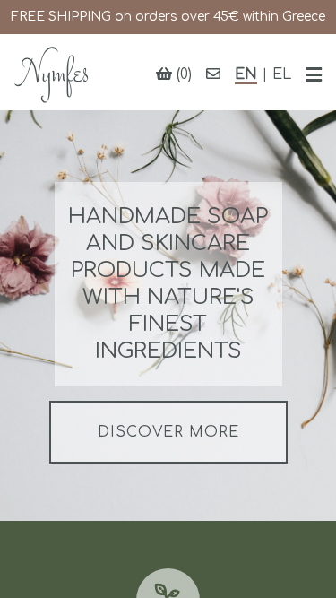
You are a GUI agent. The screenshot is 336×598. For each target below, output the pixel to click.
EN (246, 74)
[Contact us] (213, 74)
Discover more (168, 432)
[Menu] (314, 74)
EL (281, 74)
